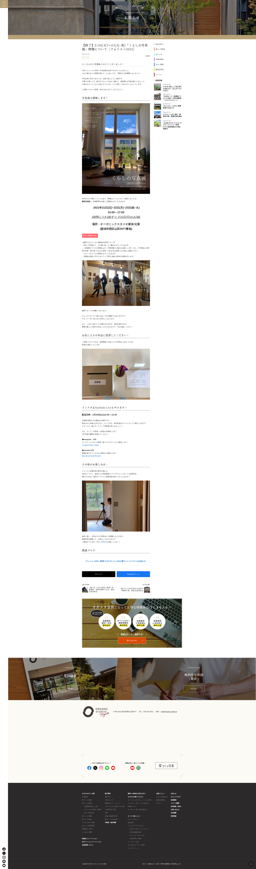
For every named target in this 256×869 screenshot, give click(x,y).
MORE (70, 689)
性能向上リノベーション (89, 838)
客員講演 (173, 800)
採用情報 (173, 816)
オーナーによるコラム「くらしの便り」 (140, 800)
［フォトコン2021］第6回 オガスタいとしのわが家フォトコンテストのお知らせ (115, 561)
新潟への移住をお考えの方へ (137, 793)
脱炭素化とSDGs (87, 829)
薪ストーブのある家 (111, 819)
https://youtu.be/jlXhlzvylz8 (91, 456)
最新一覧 (107, 797)
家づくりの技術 (87, 800)
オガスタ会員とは (162, 797)
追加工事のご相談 (135, 838)
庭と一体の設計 (89, 813)
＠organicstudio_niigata (90, 445)
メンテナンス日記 (133, 842)
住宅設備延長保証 (135, 832)
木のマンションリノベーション (92, 842)
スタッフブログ (176, 797)
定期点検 (130, 822)
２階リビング (109, 800)
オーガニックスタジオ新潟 (90, 37)
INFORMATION (103, 37)
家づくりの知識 (87, 816)
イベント (159, 74)
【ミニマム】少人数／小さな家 (114, 806)
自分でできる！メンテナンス (139, 829)
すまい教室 (160, 64)
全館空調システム (87, 845)
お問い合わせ (175, 809)
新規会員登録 (160, 800)
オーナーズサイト (133, 819)
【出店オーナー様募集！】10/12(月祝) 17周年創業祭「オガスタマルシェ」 (172, 98)
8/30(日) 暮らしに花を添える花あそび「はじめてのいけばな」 (172, 88)
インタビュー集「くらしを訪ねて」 (139, 803)
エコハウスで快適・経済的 (92, 809)
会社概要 (173, 813)
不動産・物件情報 (110, 822)
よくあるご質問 (87, 832)
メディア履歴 (175, 803)
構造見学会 (160, 69)
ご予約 (102, 542)
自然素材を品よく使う (91, 806)
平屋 (106, 813)
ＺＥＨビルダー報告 (88, 822)
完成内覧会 (160, 59)
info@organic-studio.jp (169, 712)
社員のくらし (132, 806)
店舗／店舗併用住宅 (111, 816)
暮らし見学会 (160, 49)
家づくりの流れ (87, 819)
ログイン (159, 803)
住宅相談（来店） (176, 806)
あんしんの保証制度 (88, 825)
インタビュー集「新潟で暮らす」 (138, 809)
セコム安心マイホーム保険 (136, 845)
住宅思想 (85, 797)
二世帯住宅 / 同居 (110, 809)
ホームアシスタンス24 (137, 835)
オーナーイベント (133, 848)
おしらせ (112, 37)
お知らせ (173, 793)
